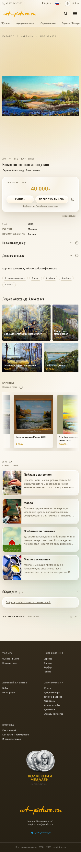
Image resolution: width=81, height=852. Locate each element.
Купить (20, 199)
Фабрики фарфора (53, 697)
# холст (35, 278)
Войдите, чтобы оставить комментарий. (28, 602)
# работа (50, 278)
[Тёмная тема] (67, 3)
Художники (49, 709)
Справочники (48, 23)
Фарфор (48, 667)
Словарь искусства (53, 714)
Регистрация (8, 692)
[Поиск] (65, 13)
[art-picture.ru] (19, 13)
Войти (76, 3)
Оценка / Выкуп (71, 23)
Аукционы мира (25, 23)
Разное (47, 671)
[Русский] (58, 3)
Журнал (5, 23)
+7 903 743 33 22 (14, 3)
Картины (27, 36)
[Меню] (75, 13)
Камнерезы (49, 701)
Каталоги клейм (52, 705)
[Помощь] (73, 199)
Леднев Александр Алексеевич (21, 170)
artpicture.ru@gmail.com (40, 824)
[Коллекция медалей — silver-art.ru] (40, 767)
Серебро (48, 659)
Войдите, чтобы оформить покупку (40, 206)
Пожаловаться (68, 216)
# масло (9, 284)
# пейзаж (66, 278)
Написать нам (9, 663)
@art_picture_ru (43, 832)
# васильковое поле (15, 278)
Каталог (8, 36)
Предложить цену (52, 199)
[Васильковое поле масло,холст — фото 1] (40, 96)
